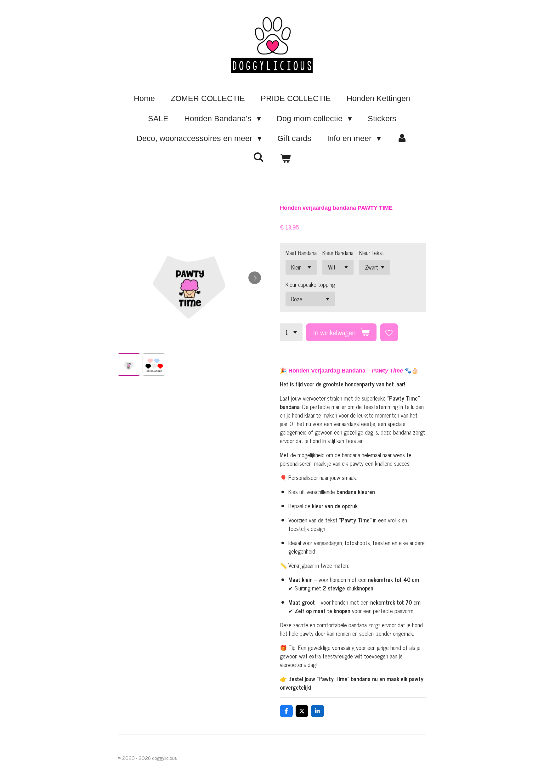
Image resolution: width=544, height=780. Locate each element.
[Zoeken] (258, 157)
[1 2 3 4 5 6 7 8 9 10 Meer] (291, 332)
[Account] (402, 138)
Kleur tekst (371, 252)
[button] (129, 364)
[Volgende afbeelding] (254, 277)
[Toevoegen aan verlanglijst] (389, 332)
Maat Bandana (301, 252)
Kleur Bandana (338, 252)
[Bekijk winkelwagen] (285, 158)
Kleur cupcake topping (310, 284)
